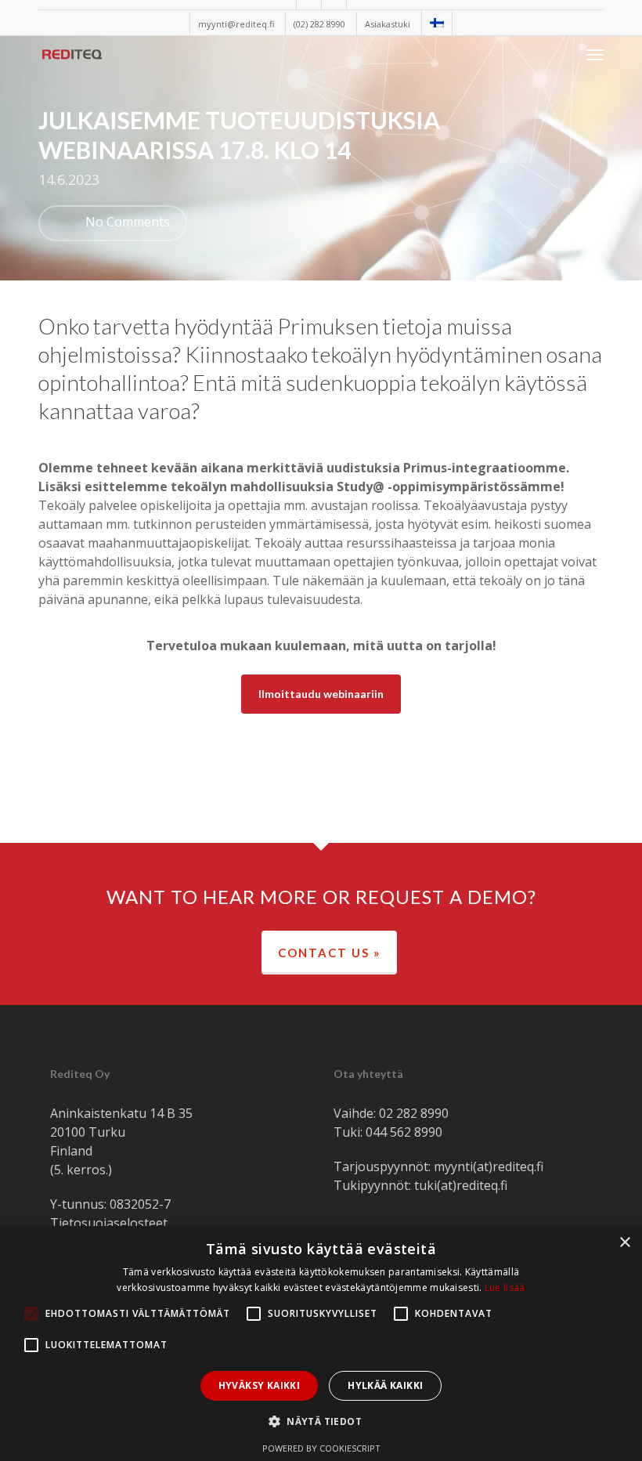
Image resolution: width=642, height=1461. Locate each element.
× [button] (624, 1243)
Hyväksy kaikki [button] (259, 1385)
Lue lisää (505, 1287)
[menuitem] (436, 23)
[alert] (321, 1343)
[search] (564, 54)
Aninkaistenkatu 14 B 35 (121, 1113)
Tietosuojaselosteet (109, 1222)
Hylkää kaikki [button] (385, 1385)
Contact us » (329, 953)
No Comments (126, 221)
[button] (595, 54)
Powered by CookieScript (321, 1448)
